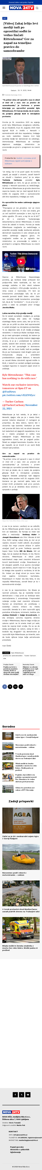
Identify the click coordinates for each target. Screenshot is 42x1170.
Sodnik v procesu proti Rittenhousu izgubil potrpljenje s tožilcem (20, 161)
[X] (10, 686)
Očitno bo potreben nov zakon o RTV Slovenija (25, 789)
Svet (5, 18)
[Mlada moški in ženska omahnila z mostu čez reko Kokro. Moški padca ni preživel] (8, 766)
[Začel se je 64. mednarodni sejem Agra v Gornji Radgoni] (8, 736)
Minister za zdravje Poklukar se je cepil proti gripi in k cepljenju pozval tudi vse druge (30, 670)
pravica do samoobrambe (12, 655)
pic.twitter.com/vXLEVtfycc (18, 395)
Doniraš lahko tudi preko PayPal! (21, 2)
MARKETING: (14, 1140)
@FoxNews (9, 391)
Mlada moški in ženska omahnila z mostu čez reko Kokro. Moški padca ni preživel (26, 766)
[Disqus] (21, 990)
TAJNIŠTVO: (13, 1138)
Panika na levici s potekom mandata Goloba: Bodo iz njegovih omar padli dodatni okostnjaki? (11, 670)
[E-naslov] (15, 686)
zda (4, 658)
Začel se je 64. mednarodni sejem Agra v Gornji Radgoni (26, 736)
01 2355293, (23, 1138)
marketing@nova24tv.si (28, 1140)
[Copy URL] (20, 686)
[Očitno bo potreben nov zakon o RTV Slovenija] (8, 789)
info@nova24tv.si (20, 1135)
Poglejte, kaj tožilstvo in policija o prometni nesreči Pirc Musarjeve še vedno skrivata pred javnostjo (26, 778)
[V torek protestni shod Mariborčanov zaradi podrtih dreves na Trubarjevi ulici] (8, 756)
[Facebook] (4, 686)
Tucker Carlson (30, 655)
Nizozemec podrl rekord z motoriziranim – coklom (25, 746)
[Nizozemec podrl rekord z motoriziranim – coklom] (8, 746)
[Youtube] (27, 1094)
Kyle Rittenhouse (17, 653)
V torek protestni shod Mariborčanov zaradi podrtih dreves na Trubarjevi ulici (27, 756)
